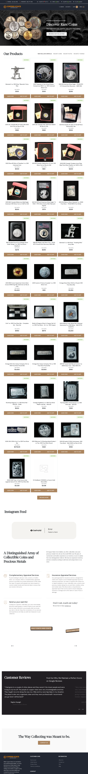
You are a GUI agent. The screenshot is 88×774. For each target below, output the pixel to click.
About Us (61, 760)
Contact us (61, 762)
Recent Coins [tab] (57, 54)
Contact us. (68, 606)
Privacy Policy (33, 764)
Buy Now (51, 35)
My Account (33, 760)
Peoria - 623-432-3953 (12, 1)
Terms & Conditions (35, 766)
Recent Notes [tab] (67, 54)
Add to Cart (23, 96)
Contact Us (44, 742)
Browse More (44, 497)
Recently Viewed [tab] (79, 54)
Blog (60, 766)
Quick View (10, 96)
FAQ (60, 764)
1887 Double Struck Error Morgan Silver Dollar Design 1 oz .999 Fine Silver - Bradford (17, 244)
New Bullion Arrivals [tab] (45, 54)
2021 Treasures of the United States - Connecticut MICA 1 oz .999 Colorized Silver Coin (44, 85)
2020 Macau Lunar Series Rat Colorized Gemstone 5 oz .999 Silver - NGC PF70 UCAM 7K (71, 325)
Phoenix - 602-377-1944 (27, 1)
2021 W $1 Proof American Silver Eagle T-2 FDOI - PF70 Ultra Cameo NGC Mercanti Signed (44, 203)
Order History (33, 762)
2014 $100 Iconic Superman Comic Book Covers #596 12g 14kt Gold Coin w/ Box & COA (17, 284)
